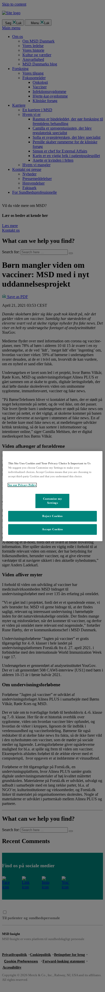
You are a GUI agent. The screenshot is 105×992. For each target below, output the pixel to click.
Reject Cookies (52, 516)
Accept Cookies (52, 529)
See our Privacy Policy (22, 484)
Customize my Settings (52, 500)
